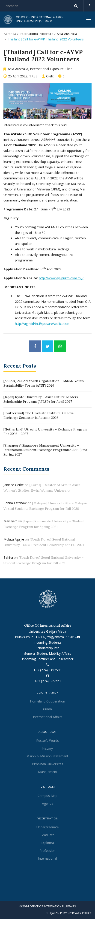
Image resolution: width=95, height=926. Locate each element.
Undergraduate (47, 827)
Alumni (47, 709)
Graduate (47, 835)
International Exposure (36, 33)
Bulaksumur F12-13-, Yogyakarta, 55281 (45, 637)
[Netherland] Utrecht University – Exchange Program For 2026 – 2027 (45, 431)
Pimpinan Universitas (47, 764)
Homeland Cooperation (47, 701)
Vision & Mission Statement (47, 756)
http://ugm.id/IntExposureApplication (42, 323)
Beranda (9, 33)
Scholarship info (47, 648)
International (47, 858)
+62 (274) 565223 (47, 681)
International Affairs (47, 717)
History (47, 748)
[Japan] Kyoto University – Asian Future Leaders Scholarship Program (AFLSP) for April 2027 (40, 399)
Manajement (47, 772)
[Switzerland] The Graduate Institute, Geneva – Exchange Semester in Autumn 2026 (39, 415)
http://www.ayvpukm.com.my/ (61, 278)
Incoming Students (48, 642)
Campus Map (47, 795)
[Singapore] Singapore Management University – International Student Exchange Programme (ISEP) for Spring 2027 (45, 449)
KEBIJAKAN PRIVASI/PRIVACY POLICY (69, 913)
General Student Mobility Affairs (47, 653)
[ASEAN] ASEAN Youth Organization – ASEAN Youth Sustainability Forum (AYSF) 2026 (43, 383)
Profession (47, 850)
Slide (68, 69)
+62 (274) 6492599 (47, 670)
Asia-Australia (67, 33)
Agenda (47, 803)
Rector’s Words (47, 740)
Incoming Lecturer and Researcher (47, 659)
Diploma (47, 843)
